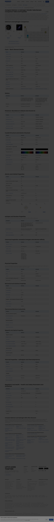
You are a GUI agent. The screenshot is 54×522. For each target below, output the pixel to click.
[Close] (48, 253)
